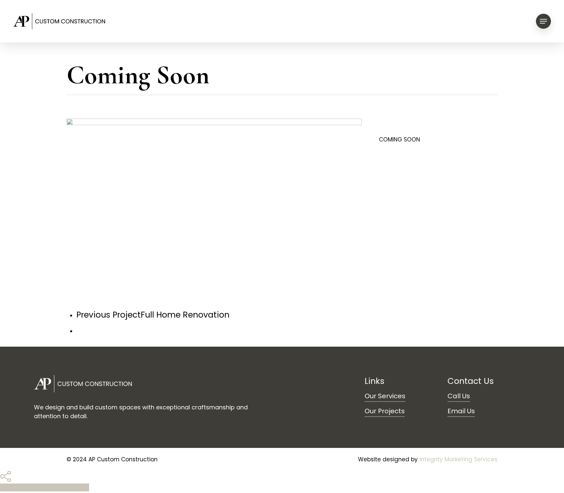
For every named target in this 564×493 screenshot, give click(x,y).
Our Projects (385, 411)
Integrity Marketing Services (458, 459)
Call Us (458, 396)
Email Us (461, 411)
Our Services (385, 396)
